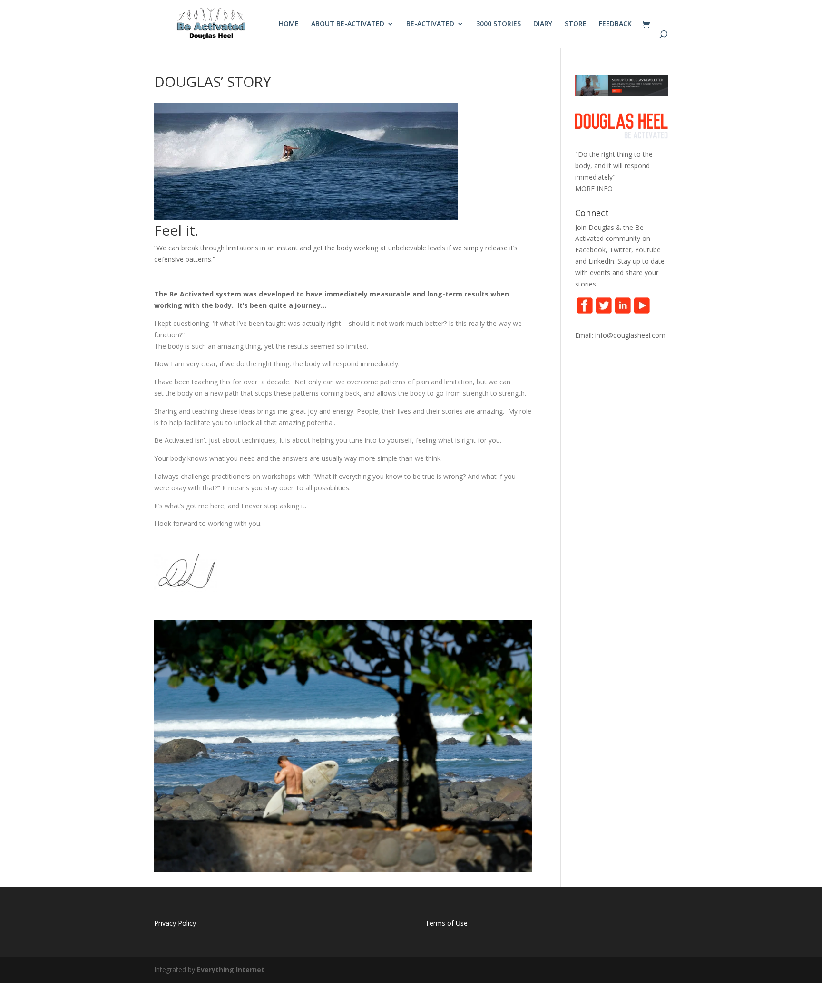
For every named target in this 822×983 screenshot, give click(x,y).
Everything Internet (230, 969)
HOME (289, 24)
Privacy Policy (175, 922)
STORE (576, 24)
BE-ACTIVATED (430, 24)
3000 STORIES (498, 24)
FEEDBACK (615, 24)
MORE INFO (594, 188)
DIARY (542, 24)
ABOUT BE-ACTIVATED (347, 24)
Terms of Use (446, 922)
